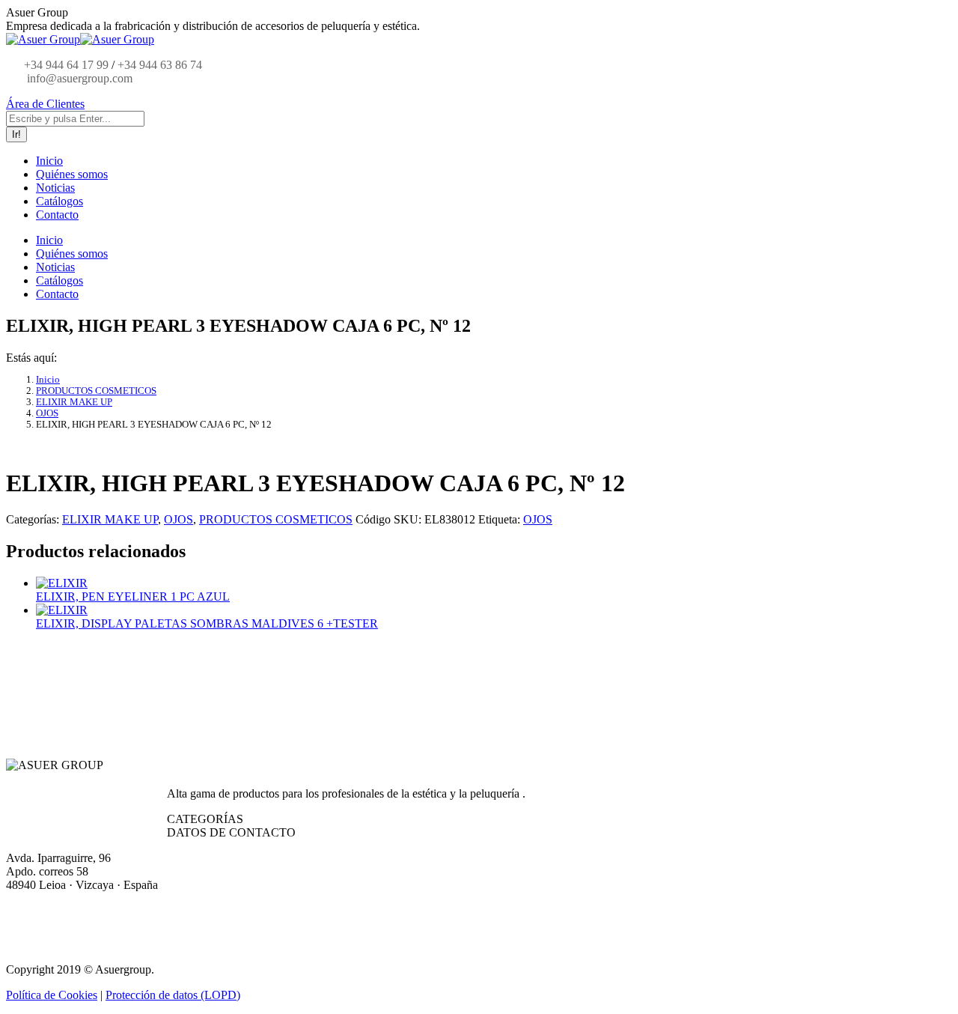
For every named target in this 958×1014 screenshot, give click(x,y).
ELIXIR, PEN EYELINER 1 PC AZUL (133, 596)
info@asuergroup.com (78, 78)
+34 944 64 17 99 (66, 64)
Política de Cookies (51, 995)
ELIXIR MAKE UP (110, 519)
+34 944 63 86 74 (160, 64)
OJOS (178, 519)
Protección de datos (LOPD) (173, 995)
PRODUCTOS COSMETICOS (276, 519)
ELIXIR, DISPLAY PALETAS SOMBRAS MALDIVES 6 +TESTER (207, 623)
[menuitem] (49, 160)
